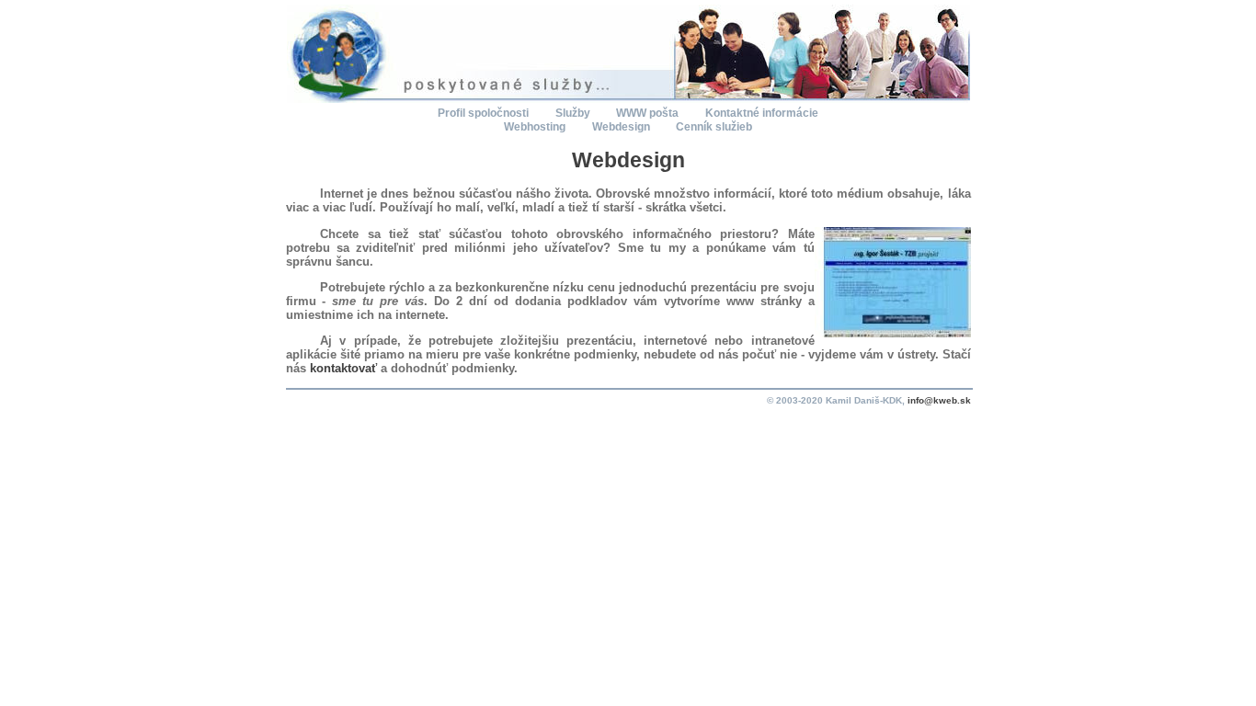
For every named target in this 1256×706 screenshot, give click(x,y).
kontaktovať (343, 368)
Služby (574, 113)
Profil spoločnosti (484, 113)
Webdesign (622, 126)
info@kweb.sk (939, 400)
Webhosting (536, 126)
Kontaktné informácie (761, 113)
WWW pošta (648, 113)
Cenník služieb (714, 126)
